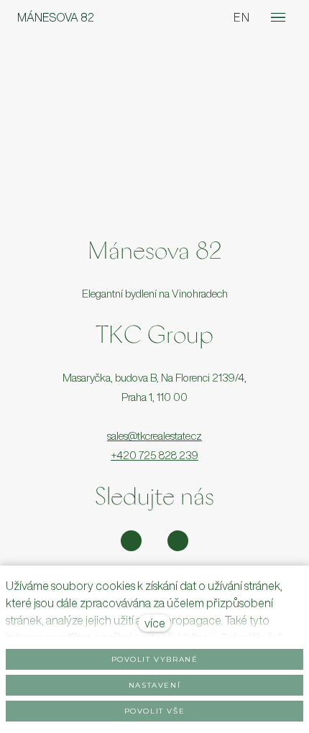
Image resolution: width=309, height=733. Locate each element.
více (154, 623)
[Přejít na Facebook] (177, 540)
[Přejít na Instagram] (131, 540)
